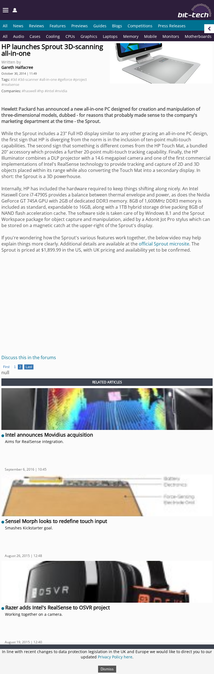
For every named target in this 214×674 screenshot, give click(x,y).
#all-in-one (48, 79)
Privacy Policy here (115, 657)
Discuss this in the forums (28, 357)
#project (80, 79)
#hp (40, 90)
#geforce (65, 79)
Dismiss (107, 669)
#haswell (29, 90)
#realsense (10, 84)
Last (29, 367)
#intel (49, 90)
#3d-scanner (28, 79)
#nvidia (61, 90)
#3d (14, 79)
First (6, 367)
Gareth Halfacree (17, 67)
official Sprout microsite (164, 244)
